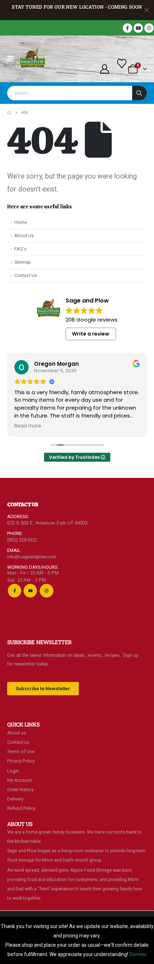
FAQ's (20, 249)
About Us (24, 235)
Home (20, 222)
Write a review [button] (90, 333)
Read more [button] (27, 426)
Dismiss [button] (138, 954)
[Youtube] (138, 28)
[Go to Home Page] (9, 112)
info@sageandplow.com (31, 556)
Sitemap (22, 262)
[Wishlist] (121, 63)
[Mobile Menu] (12, 59)
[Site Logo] (32, 59)
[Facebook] (127, 28)
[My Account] (104, 69)
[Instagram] (149, 28)
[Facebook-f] (14, 590)
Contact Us (25, 275)
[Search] (139, 93)
